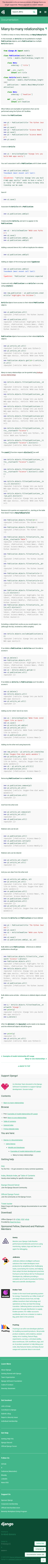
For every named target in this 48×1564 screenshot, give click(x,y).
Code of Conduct (7, 1385)
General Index (8, 1125)
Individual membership (9, 1421)
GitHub (3, 1464)
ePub (27, 1219)
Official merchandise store (10, 1508)
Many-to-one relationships (35, 1059)
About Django (6, 1370)
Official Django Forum (10, 1194)
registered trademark (15, 1559)
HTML (18, 1219)
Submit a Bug (6, 1414)
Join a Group (5, 1406)
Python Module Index (11, 1129)
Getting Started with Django (11, 1373)
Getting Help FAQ (7, 1439)
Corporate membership (9, 1504)
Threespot (6, 1544)
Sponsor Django (7, 1500)
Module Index (11, 1176)
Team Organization (8, 1377)
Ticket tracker (6, 1204)
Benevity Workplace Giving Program (14, 1511)
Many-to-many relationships (13, 1103)
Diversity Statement (8, 1388)
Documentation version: (35, 1554)
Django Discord (6, 1442)
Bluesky (4, 1475)
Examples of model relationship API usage (18, 1056)
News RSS (5, 1482)
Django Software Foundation (11, 1381)
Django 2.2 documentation (13, 1140)
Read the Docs (15, 1222)
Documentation (9, 19)
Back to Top (24, 1066)
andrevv (6, 1551)
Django (3, 12)
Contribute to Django (8, 1410)
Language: (40, 1549)
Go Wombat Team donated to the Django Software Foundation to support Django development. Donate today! (27, 1086)
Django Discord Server (10, 1185)
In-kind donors (8, 1534)
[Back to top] (43, 1560)
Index (3, 1176)
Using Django (10, 1144)
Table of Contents (27, 1176)
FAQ (3, 1166)
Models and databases (16, 1147)
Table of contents (9, 1121)
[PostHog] (5, 1332)
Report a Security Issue (9, 1417)
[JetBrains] (5, 1265)
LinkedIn (4, 1479)
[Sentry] (5, 1244)
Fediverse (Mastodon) (9, 1471)
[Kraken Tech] (5, 1297)
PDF (22, 1219)
